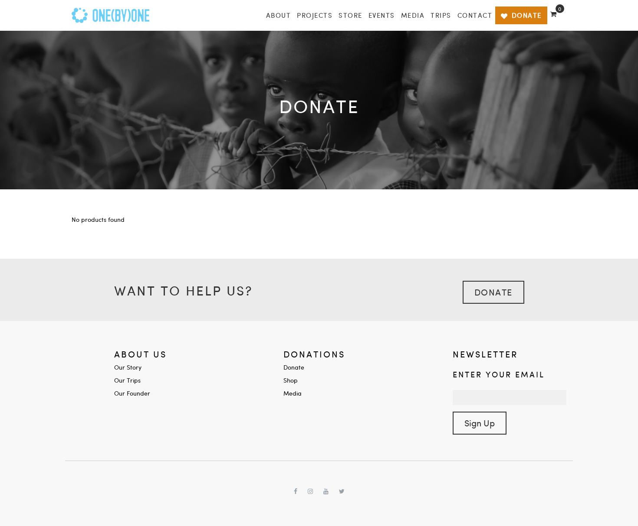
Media (413, 15)
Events (381, 15)
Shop (290, 380)
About (278, 15)
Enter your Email (499, 374)
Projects (314, 15)
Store (350, 15)
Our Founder (132, 393)
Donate (493, 292)
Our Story (127, 367)
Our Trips (127, 380)
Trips (441, 15)
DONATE (527, 15)
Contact (475, 15)
